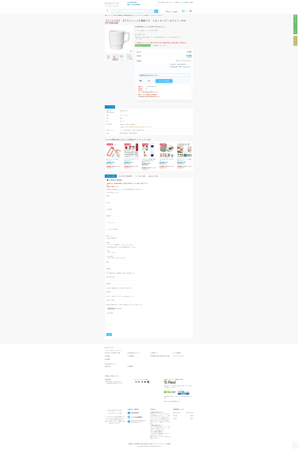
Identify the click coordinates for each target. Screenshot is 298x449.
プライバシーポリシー (179, 356)
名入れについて (168, 2)
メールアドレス (110, 222)
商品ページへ (113, 150)
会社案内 (108, 359)
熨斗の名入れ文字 (110, 276)
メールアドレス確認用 (112, 229)
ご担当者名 (109, 209)
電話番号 (108, 215)
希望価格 (108, 268)
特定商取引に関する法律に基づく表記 (160, 356)
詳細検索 (131, 366)
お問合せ (191, 2)
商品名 (108, 242)
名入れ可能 (151, 11)
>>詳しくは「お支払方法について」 (172, 401)
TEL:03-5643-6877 (128, 189)
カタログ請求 (161, 2)
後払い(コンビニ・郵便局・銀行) (174, 379)
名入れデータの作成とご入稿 (113, 352)
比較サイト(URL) (110, 300)
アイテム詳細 (110, 107)
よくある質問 (185, 2)
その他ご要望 (109, 313)
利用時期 (108, 291)
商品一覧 (108, 366)
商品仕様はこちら (142, 26)
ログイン (170, 11)
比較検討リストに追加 (295, 25)
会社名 (108, 202)
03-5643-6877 (174, 67)
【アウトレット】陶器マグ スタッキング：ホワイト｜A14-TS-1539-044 (145, 21)
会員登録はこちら (157, 45)
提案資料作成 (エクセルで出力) (143, 45)
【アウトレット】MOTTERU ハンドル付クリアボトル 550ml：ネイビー (149, 160)
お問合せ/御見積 (110, 176)
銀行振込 (108, 379)
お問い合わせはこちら (157, 26)
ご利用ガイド (178, 2)
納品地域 (108, 283)
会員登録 (175, 11)
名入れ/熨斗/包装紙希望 (125, 176)
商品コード (109, 235)
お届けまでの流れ (153, 176)
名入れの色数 (109, 256)
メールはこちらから (185, 67)
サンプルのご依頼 (140, 176)
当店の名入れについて (134, 352)
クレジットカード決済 (141, 379)
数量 (107, 262)
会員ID (107, 196)
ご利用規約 (131, 356)
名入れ (108, 250)
